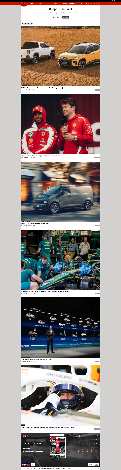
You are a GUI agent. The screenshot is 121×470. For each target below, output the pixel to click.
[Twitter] (116, 1)
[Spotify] (114, 1)
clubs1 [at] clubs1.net (32, 440)
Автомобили (72, 3)
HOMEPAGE (65, 17)
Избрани (22, 153)
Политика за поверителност (48, 468)
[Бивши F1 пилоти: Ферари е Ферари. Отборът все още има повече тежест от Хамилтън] (60, 124)
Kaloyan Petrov (24, 157)
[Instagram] (108, 1)
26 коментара (97, 429)
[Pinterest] (112, 1)
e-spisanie (8, 1)
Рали (50, 3)
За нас (23, 468)
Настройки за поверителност (63, 468)
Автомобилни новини (25, 85)
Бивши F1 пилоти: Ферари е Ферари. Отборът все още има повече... (42, 156)
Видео (85, 3)
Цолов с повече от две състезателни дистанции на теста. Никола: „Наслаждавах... (48, 427)
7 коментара (97, 293)
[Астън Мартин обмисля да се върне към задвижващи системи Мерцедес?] (60, 260)
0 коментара (97, 89)
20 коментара (97, 157)
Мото (55, 3)
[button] (98, 3)
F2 (35, 3)
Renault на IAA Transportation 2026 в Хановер (35, 223)
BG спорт (63, 3)
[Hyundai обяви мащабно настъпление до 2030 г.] (60, 327)
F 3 (40, 3)
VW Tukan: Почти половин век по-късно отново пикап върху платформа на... (45, 88)
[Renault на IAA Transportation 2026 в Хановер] (60, 192)
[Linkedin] (110, 1)
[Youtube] (119, 1)
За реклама (29, 468)
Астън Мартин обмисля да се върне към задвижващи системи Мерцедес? (45, 291)
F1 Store (3, 1)
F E (45, 3)
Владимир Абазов (25, 89)
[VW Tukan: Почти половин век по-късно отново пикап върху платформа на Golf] (60, 56)
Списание (93, 3)
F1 (31, 3)
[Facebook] (106, 1)
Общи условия (36, 468)
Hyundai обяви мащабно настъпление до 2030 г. (36, 359)
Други (80, 3)
